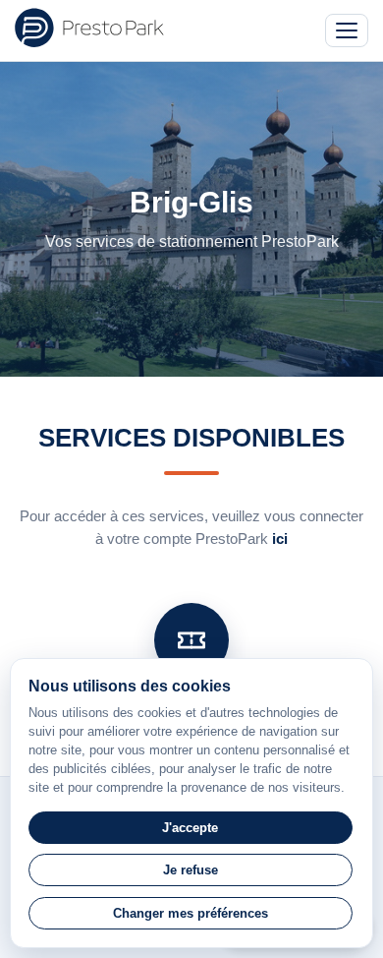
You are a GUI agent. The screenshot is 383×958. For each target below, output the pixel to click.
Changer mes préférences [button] (190, 913)
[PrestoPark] (89, 27)
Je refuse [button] (190, 870)
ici (280, 538)
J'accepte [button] (190, 827)
